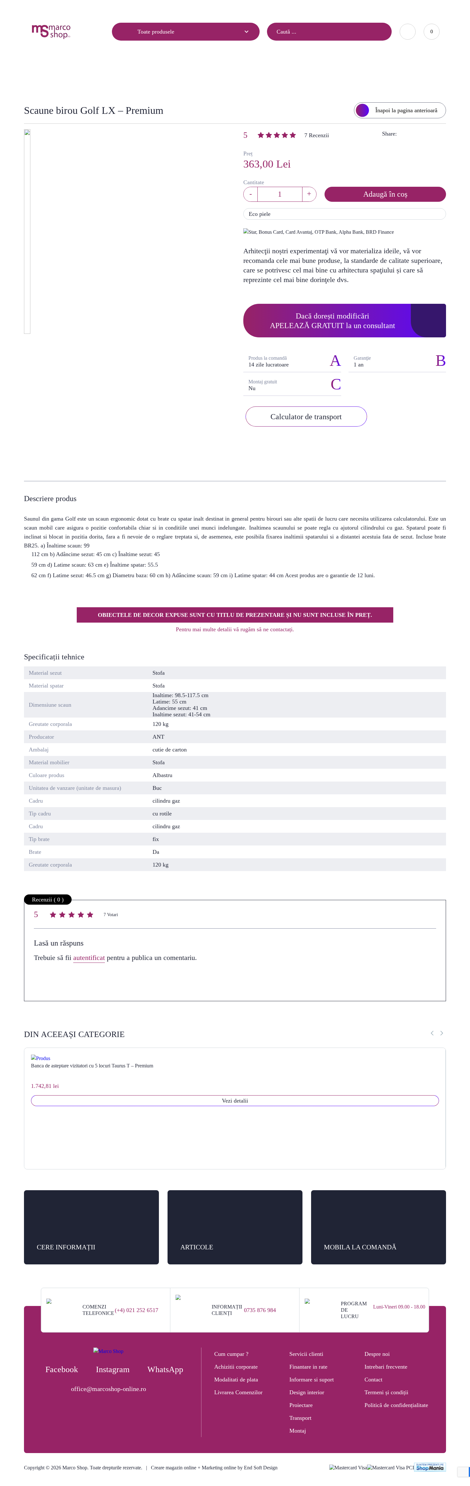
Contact (98, 8)
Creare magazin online (173, 1467)
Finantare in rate (308, 1367)
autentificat (89, 958)
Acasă (169, 76)
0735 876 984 (260, 1310)
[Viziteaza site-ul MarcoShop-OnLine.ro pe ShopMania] (430, 1468)
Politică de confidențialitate (396, 1405)
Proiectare (301, 1405)
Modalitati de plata (236, 1379)
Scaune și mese (204, 76)
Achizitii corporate (236, 1367)
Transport (300, 1418)
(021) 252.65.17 (311, 8)
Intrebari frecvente (385, 1367)
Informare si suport (311, 1379)
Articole (39, 8)
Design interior (306, 1392)
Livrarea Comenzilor (238, 1392)
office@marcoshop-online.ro (108, 1388)
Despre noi (377, 1354)
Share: (389, 133)
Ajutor (68, 8)
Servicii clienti (306, 1354)
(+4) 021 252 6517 (136, 1310)
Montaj (297, 1430)
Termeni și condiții (386, 1392)
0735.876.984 (350, 8)
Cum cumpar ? (231, 1354)
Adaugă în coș (385, 194)
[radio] (54, 915)
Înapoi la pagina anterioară (406, 110)
